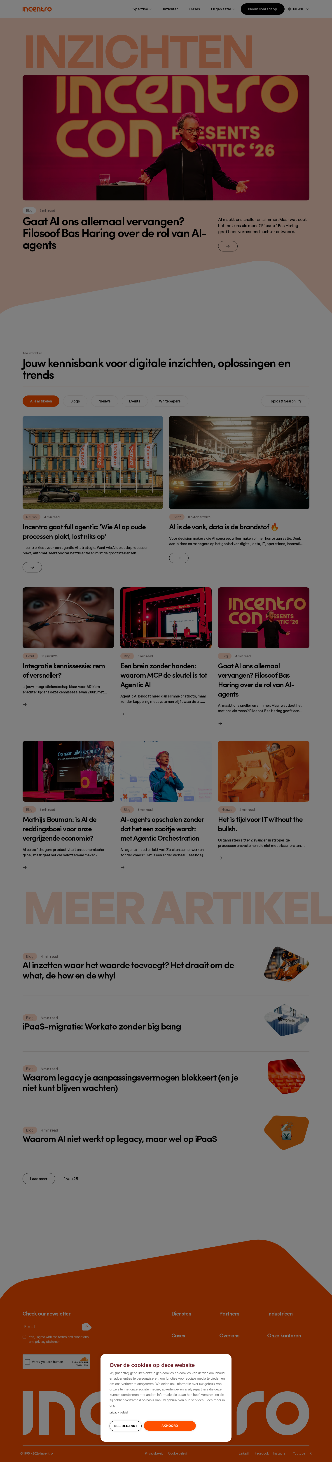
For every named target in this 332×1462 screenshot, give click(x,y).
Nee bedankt (125, 1426)
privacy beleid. (119, 1412)
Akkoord (169, 1425)
